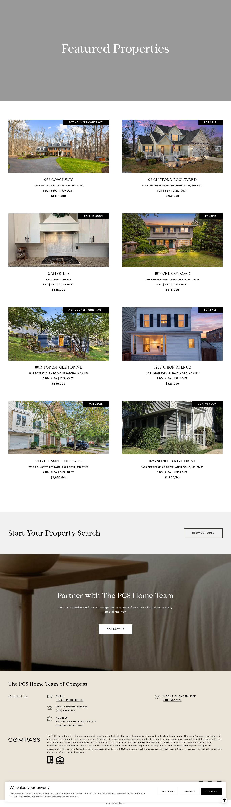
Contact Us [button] (115, 629)
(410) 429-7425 (65, 710)
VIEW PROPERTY (58, 160)
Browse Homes (203, 533)
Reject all (168, 791)
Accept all (211, 791)
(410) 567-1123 (172, 700)
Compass (136, 736)
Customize (189, 791)
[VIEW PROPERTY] (59, 157)
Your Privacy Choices (115, 803)
